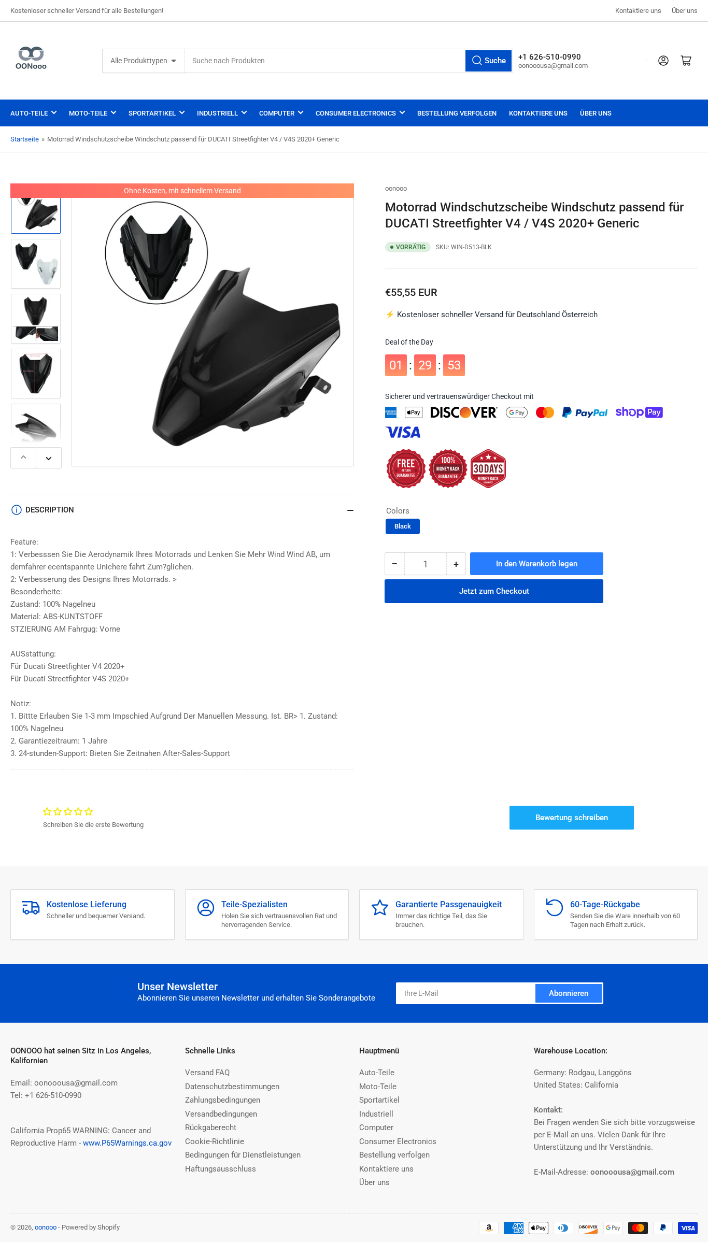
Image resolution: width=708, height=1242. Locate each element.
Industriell (217, 113)
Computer (276, 113)
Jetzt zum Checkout (494, 591)
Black (402, 527)
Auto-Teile (29, 113)
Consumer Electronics (356, 113)
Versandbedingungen (221, 1114)
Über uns (685, 11)
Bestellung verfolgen (457, 113)
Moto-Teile (88, 113)
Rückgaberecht (210, 1127)
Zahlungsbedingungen (222, 1100)
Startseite (24, 139)
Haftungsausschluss (220, 1169)
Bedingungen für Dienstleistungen (243, 1155)
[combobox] (349, 61)
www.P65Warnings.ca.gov (127, 1143)
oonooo (396, 188)
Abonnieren (568, 993)
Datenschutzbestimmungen (232, 1086)
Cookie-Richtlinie (214, 1141)
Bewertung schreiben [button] (571, 817)
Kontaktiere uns (638, 11)
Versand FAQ (207, 1072)
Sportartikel (152, 113)
